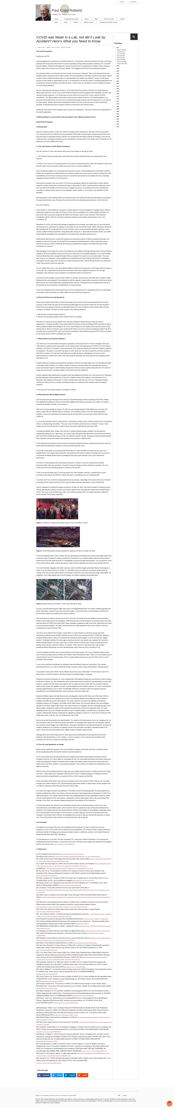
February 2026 (120, 61)
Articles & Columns (56, 47)
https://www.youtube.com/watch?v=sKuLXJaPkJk (98, 931)
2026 (118, 47)
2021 (118, 76)
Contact (75, 22)
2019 (118, 81)
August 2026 (120, 50)
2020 (118, 78)
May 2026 (119, 55)
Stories (87, 19)
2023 (118, 71)
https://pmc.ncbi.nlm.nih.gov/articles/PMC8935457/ (48, 1032)
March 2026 (120, 59)
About (96, 19)
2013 (118, 96)
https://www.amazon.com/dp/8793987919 (64, 844)
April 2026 (119, 57)
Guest (65, 22)
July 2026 (119, 52)
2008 (118, 109)
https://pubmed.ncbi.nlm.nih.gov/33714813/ (47, 988)
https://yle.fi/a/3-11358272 (82, 923)
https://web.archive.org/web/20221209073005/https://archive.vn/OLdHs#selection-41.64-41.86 (70, 868)
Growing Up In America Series (108, 22)
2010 (118, 103)
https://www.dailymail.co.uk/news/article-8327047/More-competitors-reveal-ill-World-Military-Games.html (61, 907)
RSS (119, 1095)
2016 (118, 88)
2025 (118, 66)
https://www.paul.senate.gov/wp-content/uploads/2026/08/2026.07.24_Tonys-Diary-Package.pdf (76, 856)
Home (56, 19)
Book (56, 22)
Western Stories (89, 22)
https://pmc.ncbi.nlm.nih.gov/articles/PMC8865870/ (65, 1003)
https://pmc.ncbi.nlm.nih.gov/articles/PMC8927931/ (94, 1051)
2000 (118, 124)
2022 (118, 73)
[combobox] (122, 36)
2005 (118, 111)
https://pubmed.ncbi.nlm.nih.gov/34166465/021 (69, 885)
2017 (118, 86)
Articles (122, 19)
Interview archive (109, 19)
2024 (118, 68)
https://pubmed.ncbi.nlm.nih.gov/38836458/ (82, 995)
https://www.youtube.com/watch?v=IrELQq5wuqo (85, 943)
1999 (118, 126)
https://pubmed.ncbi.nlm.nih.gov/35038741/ (47, 875)
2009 (118, 106)
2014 (118, 93)
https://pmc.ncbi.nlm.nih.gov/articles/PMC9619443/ (48, 1063)
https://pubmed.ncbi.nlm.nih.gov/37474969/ (47, 1041)
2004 (118, 114)
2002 (118, 119)
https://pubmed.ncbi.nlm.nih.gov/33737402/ (83, 880)
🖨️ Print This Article (66, 47)
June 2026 (119, 54)
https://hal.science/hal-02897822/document (47, 950)
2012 (118, 98)
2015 (118, 91)
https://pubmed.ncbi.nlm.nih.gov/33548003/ (52, 981)
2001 (118, 121)
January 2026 (120, 63)
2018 (118, 83)
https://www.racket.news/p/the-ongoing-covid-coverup (70, 854)
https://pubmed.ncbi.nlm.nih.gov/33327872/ (47, 974)
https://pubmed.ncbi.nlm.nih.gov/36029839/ (74, 967)
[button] (44, 1075)
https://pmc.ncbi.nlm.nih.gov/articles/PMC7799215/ (65, 1015)
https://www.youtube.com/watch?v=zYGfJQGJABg (96, 919)
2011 (118, 101)
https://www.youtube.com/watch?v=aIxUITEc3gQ (48, 911)
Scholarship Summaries (71, 19)
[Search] (134, 36)
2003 (118, 116)
